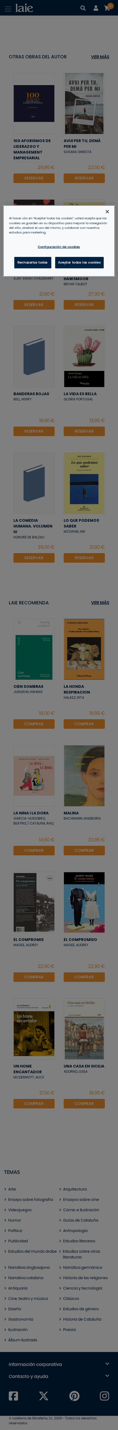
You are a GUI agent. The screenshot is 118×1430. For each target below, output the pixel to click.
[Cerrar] (107, 212)
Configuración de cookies (59, 246)
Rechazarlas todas (33, 262)
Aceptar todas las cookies (79, 262)
